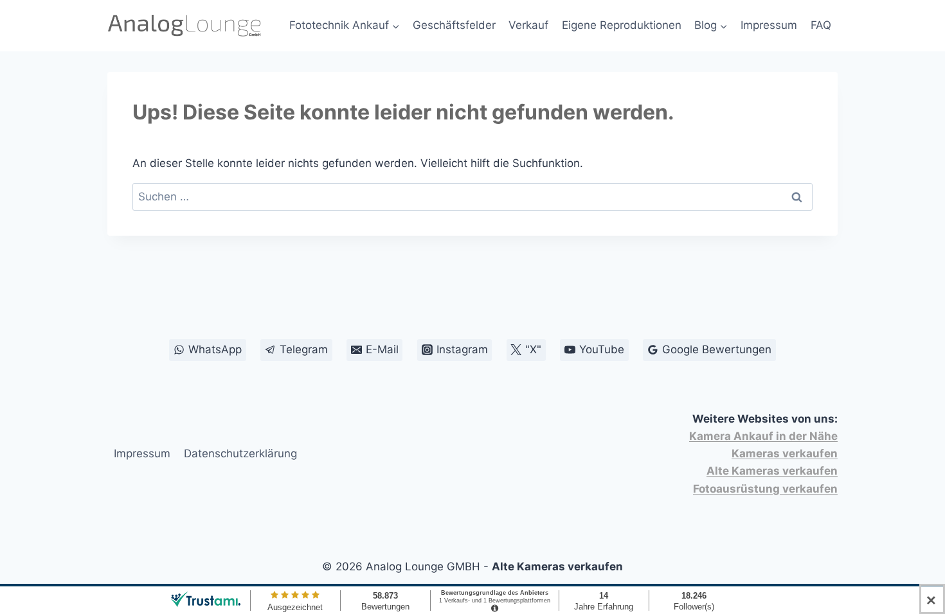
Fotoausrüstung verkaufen (765, 488)
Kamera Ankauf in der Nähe (763, 436)
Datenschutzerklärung (240, 453)
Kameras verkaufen (785, 453)
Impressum (769, 25)
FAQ (821, 25)
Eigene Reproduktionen (621, 25)
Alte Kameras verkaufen (772, 470)
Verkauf (528, 25)
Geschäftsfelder (454, 25)
